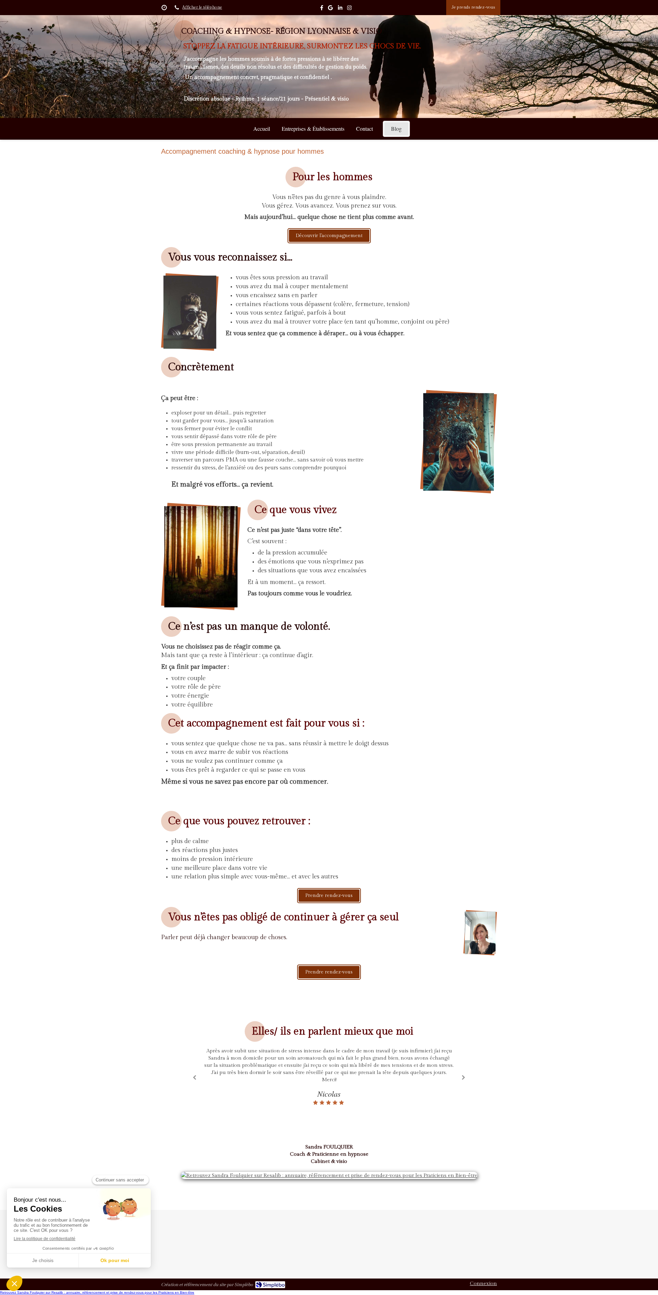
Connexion (483, 1283)
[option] (329, 1073)
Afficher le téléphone (202, 7)
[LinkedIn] (340, 9)
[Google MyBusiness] (330, 9)
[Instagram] (349, 9)
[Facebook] (321, 9)
